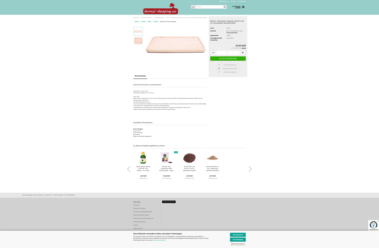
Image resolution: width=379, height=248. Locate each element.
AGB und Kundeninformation (141, 215)
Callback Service (138, 228)
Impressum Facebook (139, 208)
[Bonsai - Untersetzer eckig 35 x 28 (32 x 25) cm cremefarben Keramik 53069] (176, 45)
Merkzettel (243, 1)
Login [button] (234, 1)
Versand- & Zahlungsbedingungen (142, 211)
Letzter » (156, 21)
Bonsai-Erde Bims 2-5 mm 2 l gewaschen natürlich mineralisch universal (212, 169)
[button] (223, 1)
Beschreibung (140, 76)
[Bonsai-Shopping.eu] (160, 8)
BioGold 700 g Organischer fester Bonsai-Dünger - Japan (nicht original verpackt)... (166, 169)
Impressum (136, 205)
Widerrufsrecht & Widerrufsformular (143, 218)
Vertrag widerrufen (169, 201)
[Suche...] (225, 7)
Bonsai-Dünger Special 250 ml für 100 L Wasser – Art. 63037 (143, 168)
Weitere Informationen (238, 244)
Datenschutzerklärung (159, 240)
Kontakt (135, 225)
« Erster (136, 21)
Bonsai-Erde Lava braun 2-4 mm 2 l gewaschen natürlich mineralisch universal (189, 169)
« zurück (143, 21)
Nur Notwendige (238, 239)
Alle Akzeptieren (238, 235)
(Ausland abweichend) (232, 32)
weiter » (149, 21)
